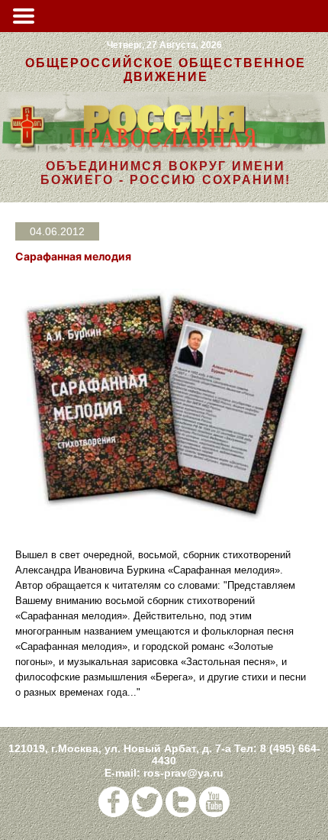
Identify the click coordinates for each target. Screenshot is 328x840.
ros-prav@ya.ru (183, 773)
